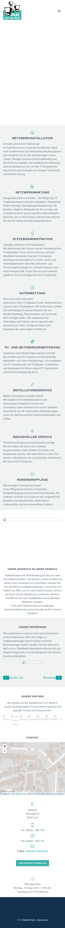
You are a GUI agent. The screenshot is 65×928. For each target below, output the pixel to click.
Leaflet (18, 793)
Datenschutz (28, 920)
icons (23, 793)
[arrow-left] (6, 678)
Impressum (42, 920)
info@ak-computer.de (36, 851)
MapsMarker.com (8, 793)
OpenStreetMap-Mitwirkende (44, 793)
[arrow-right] (59, 678)
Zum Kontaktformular (32, 863)
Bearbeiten (59, 793)
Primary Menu (59, 11)
